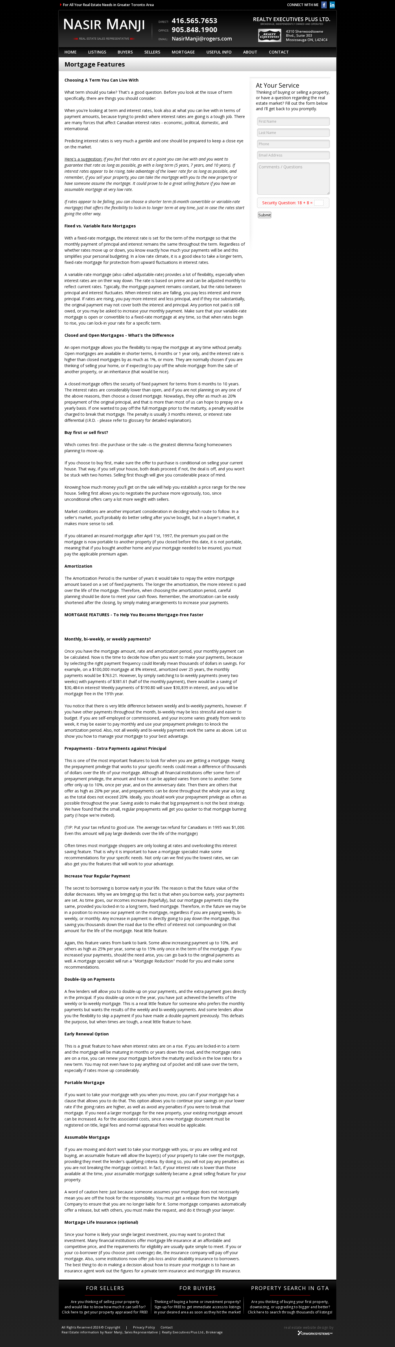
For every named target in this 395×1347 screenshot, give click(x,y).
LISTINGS (97, 52)
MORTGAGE (183, 52)
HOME (70, 52)
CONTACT (279, 52)
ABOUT (250, 52)
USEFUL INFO (219, 52)
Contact (166, 1327)
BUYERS (125, 52)
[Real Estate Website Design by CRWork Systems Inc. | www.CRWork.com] (315, 1334)
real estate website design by (308, 1327)
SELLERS (152, 52)
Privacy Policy (144, 1327)
